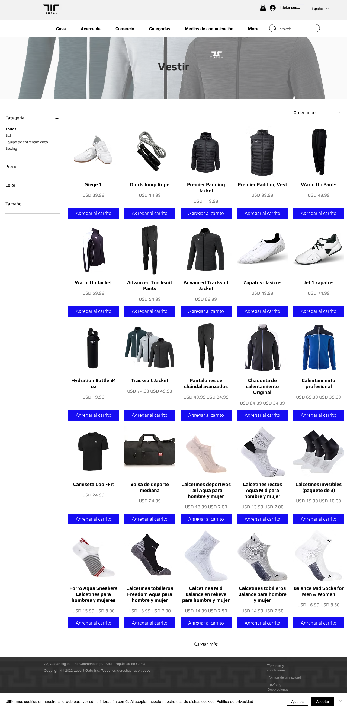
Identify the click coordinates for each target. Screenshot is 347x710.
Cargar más (206, 644)
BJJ (8, 135)
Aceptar (322, 701)
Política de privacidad (235, 701)
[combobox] (317, 112)
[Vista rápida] (93, 151)
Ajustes (297, 701)
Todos (10, 129)
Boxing (11, 148)
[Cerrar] (340, 701)
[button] (263, 7)
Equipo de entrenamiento (26, 142)
